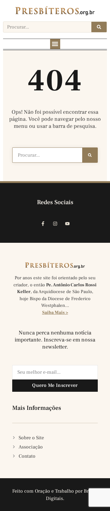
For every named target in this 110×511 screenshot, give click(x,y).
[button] (55, 44)
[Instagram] (55, 223)
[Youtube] (67, 223)
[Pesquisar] (99, 27)
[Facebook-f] (42, 223)
